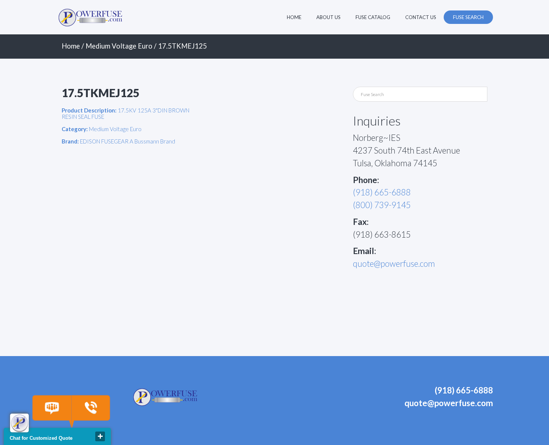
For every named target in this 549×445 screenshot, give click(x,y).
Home (294, 17)
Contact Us (420, 17)
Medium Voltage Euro (119, 46)
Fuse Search (468, 17)
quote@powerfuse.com (394, 264)
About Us (328, 17)
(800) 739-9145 (382, 205)
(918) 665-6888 (382, 192)
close (100, 436)
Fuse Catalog (373, 17)
